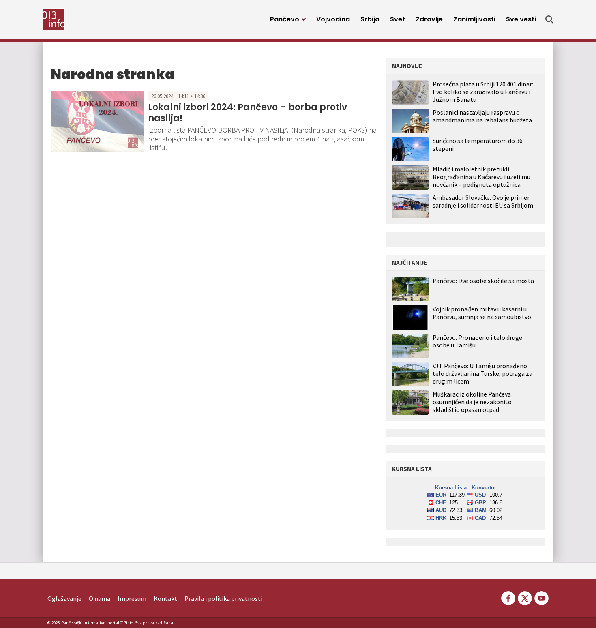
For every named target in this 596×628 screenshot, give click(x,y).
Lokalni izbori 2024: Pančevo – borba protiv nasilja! (247, 112)
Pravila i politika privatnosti (223, 598)
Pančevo (284, 19)
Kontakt (165, 598)
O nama (99, 598)
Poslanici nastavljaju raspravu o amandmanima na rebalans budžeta (482, 116)
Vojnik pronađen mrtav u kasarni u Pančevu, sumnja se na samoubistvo (482, 313)
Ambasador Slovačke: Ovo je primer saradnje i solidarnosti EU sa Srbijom (483, 201)
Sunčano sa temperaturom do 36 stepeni (478, 144)
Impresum (132, 598)
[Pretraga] (549, 19)
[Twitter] (525, 597)
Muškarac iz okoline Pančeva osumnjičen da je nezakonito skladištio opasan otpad (472, 402)
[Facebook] (508, 597)
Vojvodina (333, 19)
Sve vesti (521, 19)
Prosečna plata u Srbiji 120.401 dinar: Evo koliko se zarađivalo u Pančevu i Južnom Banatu (483, 91)
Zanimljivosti (474, 19)
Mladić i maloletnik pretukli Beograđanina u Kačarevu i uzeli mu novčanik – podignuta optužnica (481, 177)
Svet (397, 19)
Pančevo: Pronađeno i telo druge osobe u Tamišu (477, 341)
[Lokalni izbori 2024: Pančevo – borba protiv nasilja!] (97, 120)
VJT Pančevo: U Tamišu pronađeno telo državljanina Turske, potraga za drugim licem (482, 373)
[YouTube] (541, 597)
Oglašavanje (64, 598)
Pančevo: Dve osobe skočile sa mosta (483, 281)
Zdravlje (429, 19)
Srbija (369, 19)
